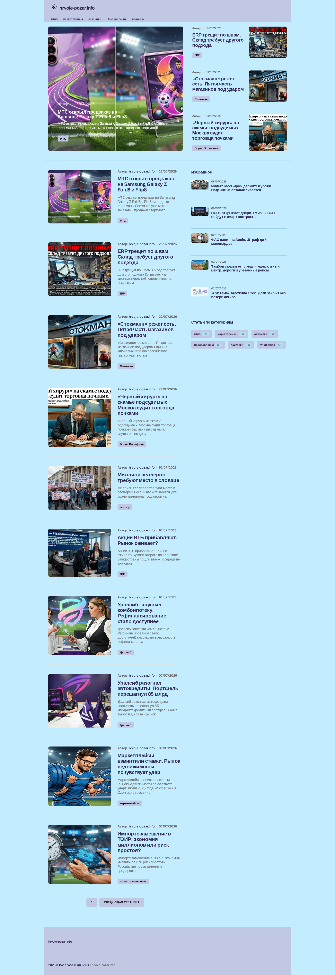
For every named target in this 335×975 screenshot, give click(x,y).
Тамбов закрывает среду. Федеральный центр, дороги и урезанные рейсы (245, 268)
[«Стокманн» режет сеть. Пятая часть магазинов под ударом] (268, 86)
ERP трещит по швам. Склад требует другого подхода (218, 40)
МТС (63, 139)
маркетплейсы (73, 19)
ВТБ (122, 574)
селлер (125, 507)
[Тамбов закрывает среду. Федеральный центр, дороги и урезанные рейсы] (199, 268)
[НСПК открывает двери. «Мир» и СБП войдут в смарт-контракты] (199, 215)
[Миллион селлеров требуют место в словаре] (79, 488)
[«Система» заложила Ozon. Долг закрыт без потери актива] (199, 295)
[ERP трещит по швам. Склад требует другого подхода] (268, 42)
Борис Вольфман (206, 148)
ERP (197, 55)
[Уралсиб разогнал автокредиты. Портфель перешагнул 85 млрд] (79, 701)
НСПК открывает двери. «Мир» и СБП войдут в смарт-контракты (243, 215)
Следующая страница (122, 902)
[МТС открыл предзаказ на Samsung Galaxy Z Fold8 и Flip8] (115, 89)
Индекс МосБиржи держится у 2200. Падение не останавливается (241, 188)
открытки (94, 19)
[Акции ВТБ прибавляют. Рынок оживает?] (79, 553)
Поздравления (117, 19)
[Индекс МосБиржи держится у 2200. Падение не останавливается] (199, 188)
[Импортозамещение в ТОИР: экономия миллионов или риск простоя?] (79, 854)
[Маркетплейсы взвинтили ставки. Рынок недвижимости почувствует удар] (79, 776)
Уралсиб (125, 652)
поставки (138, 19)
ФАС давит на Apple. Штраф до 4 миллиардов (239, 242)
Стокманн (201, 99)
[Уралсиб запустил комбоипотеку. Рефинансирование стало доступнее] (79, 625)
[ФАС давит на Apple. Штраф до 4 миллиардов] (199, 242)
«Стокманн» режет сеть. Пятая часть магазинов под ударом (218, 84)
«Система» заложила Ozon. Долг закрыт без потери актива (248, 295)
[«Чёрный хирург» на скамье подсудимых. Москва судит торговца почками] (268, 132)
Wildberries (271, 344)
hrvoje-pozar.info (103, 965)
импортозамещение (133, 881)
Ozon (54, 19)
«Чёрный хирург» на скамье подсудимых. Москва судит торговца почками (216, 130)
